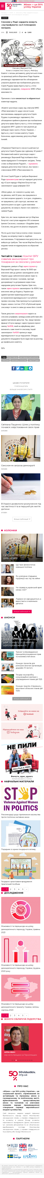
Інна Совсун (13, 357)
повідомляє (25, 89)
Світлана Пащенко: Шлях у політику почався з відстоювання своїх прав (20, 425)
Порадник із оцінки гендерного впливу (18, 849)
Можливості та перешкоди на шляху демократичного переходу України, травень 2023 (20, 929)
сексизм (5, 360)
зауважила (33, 164)
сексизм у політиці (18, 360)
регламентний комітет (29, 357)
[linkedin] (22, 368)
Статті (11, 13)
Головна (4, 13)
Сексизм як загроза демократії (18, 465)
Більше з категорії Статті (21, 389)
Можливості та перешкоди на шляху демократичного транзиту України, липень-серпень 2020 (20, 1007)
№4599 (16, 332)
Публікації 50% (21, 386)
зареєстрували (29, 266)
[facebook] (14, 368)
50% (2, 32)
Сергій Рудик (33, 360)
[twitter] (18, 368)
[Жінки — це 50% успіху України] (14, 6)
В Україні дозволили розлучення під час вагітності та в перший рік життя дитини (21, 506)
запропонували (21, 314)
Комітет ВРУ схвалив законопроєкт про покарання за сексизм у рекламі (21, 259)
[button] (12, 1060)
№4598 (10, 326)
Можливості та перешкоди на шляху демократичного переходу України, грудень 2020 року (20, 968)
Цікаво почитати (21, 383)
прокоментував (12, 179)
